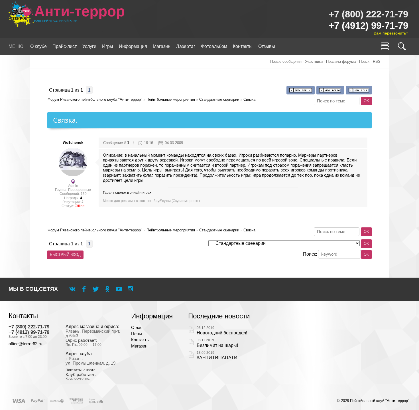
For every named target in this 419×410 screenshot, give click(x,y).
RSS (377, 61)
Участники (314, 61)
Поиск (364, 61)
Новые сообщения (286, 61)
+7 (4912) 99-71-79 (368, 25)
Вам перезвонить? (391, 33)
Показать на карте (80, 370)
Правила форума (341, 61)
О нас (137, 327)
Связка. (250, 99)
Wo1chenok (73, 142)
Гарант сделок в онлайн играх (127, 193)
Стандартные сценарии (219, 99)
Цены (136, 334)
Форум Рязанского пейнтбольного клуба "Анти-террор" (95, 99)
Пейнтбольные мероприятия (171, 99)
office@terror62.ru (25, 344)
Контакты (140, 340)
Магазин (139, 346)
